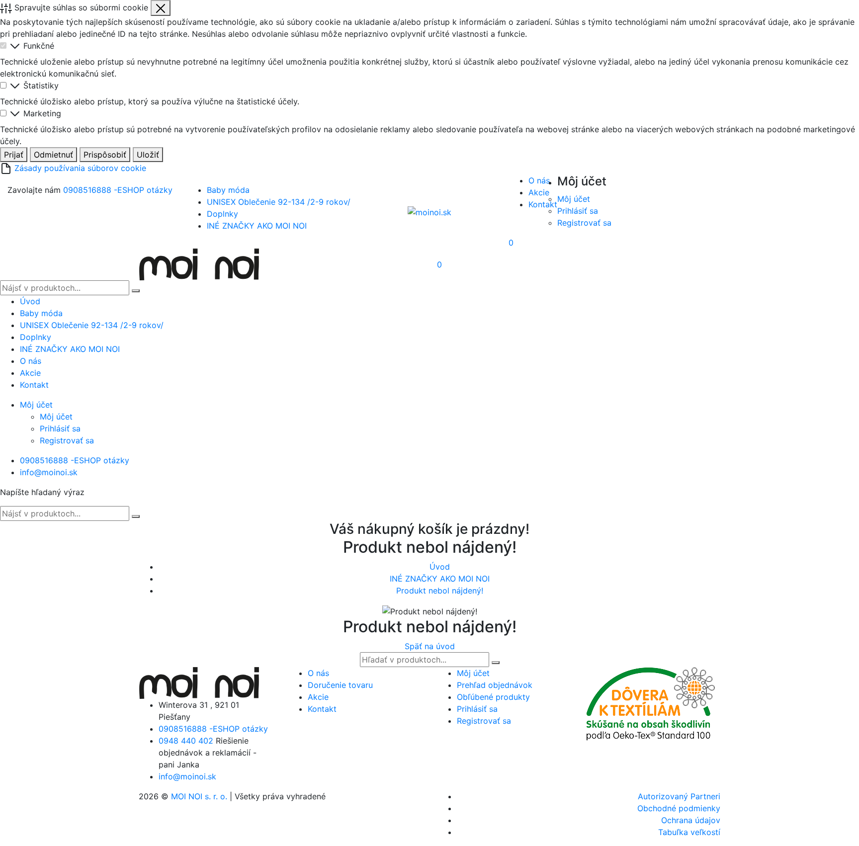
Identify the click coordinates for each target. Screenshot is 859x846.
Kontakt (542, 204)
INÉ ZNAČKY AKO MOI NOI (257, 226)
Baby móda (228, 190)
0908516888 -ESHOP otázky (117, 190)
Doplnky (222, 214)
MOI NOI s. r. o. (199, 796)
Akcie (538, 192)
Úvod (30, 301)
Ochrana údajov (690, 820)
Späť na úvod (430, 646)
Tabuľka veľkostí (689, 832)
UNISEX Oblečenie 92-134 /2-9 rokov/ (278, 202)
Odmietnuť (53, 155)
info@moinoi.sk (49, 472)
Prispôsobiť (105, 155)
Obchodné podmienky (678, 808)
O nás (539, 180)
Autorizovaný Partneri (679, 796)
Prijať (13, 155)
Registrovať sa (584, 223)
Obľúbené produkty (493, 697)
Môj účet (573, 199)
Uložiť (148, 155)
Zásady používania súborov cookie (80, 168)
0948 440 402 (186, 741)
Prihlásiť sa (577, 211)
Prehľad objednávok (494, 685)
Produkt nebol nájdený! (439, 590)
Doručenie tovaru (340, 685)
